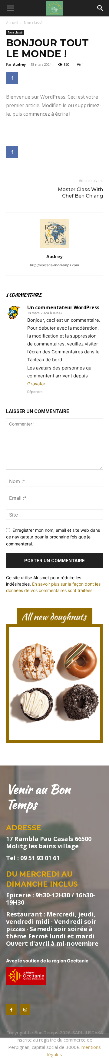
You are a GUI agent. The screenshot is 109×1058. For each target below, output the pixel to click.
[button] (100, 8)
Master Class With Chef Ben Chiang (80, 193)
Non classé (33, 22)
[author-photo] (54, 247)
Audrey (19, 64)
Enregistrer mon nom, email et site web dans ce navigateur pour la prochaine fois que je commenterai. (53, 536)
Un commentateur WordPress (63, 307)
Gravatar (36, 384)
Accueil (12, 22)
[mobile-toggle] (10, 8)
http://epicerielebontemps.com (54, 265)
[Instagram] (25, 1009)
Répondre (34, 392)
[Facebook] (12, 78)
